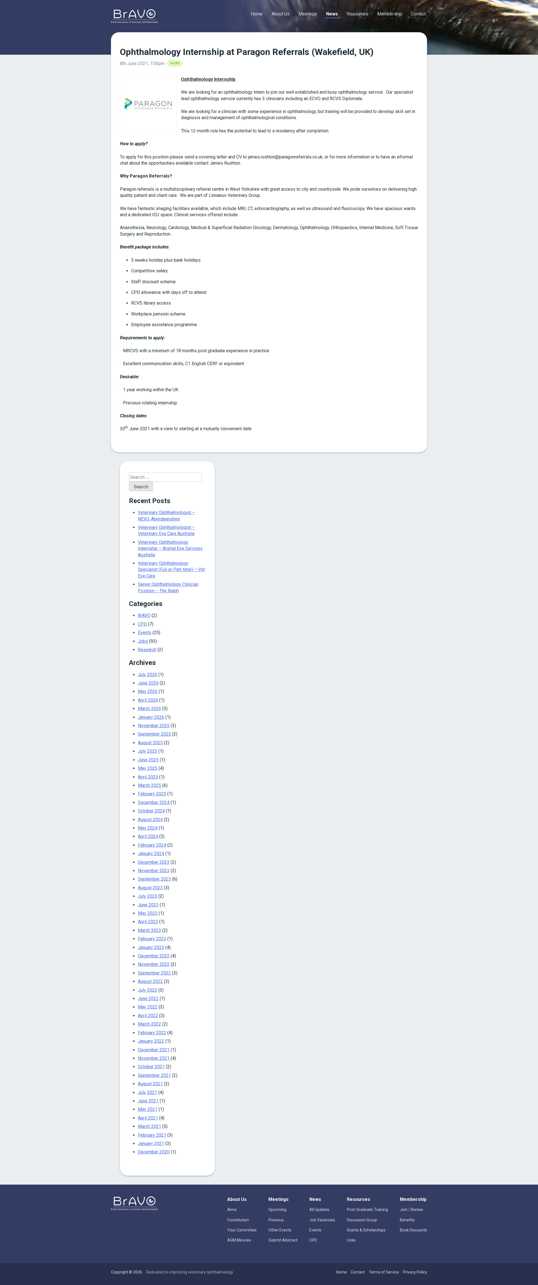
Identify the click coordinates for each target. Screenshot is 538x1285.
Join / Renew (411, 1209)
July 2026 (147, 674)
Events (144, 632)
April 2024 (148, 836)
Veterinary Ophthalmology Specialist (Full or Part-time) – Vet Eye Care (171, 570)
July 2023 (147, 896)
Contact (418, 14)
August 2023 (150, 887)
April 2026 (148, 700)
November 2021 (154, 1058)
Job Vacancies (322, 1220)
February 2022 (152, 1032)
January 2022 (151, 1041)
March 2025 (149, 785)
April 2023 (148, 921)
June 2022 (148, 998)
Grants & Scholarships (366, 1230)
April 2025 (148, 777)
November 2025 (154, 725)
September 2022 (154, 973)
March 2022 (149, 1024)
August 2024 (150, 819)
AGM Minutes (239, 1240)
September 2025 (154, 734)
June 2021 (148, 1101)
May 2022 (147, 1007)
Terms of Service (384, 1272)
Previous (276, 1220)
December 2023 (154, 862)
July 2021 (147, 1092)
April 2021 (148, 1118)
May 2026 (147, 691)
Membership (389, 14)
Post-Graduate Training (367, 1209)
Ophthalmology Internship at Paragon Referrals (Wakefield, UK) (247, 52)
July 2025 (147, 751)
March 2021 (149, 1126)
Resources (357, 14)
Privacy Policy (415, 1272)
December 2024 (154, 802)
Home (257, 14)
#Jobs (174, 63)
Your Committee (242, 1230)
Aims (231, 1209)
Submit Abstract (283, 1240)
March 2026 (149, 708)
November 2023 (154, 870)
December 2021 (154, 1050)
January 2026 (151, 717)
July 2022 (147, 990)
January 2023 (151, 947)
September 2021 (154, 1075)
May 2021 (147, 1109)
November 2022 (154, 964)
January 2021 (151, 1143)
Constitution (238, 1220)
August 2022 (150, 981)
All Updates (319, 1209)
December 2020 (154, 1152)
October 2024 (151, 811)
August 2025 (150, 742)
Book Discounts (413, 1230)
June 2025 (148, 760)
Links (351, 1240)
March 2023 (149, 930)
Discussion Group (362, 1220)
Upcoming (277, 1209)
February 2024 (152, 845)
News (332, 14)
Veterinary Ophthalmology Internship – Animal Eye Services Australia (170, 549)
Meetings (307, 14)
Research (147, 649)
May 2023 (147, 913)
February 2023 (152, 938)
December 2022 (154, 956)
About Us (280, 14)
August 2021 (150, 1083)
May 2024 (147, 828)
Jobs (143, 641)
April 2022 (148, 1015)
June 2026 (148, 683)
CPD (142, 624)
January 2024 (151, 853)
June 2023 (148, 905)
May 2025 (147, 768)
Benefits (407, 1220)
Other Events (279, 1230)
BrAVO (144, 615)
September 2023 (154, 879)
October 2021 (151, 1066)
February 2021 (152, 1135)
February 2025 (152, 793)
